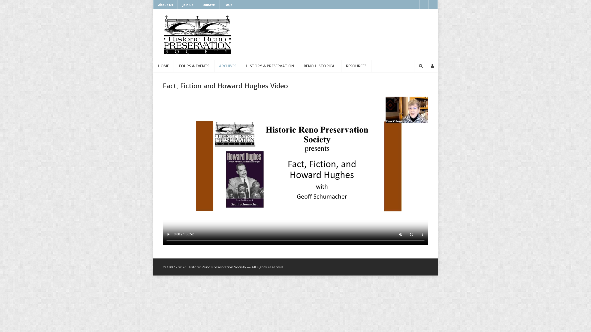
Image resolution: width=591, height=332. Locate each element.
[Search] (420, 66)
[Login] (432, 66)
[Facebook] (424, 4)
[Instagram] (433, 4)
